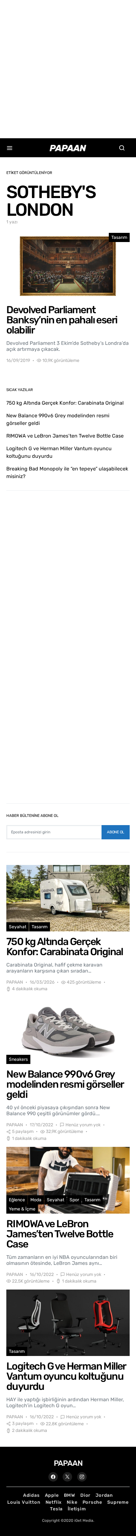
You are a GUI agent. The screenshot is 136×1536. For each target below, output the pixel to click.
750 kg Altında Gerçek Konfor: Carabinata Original (65, 403)
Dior (85, 1495)
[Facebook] (53, 1477)
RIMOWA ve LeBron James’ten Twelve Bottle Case (65, 436)
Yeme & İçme (22, 1209)
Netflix (54, 1502)
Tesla (56, 1509)
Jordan (104, 1495)
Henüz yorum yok (83, 1125)
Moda (35, 1200)
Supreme (118, 1502)
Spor (74, 1200)
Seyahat (17, 927)
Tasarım (119, 237)
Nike (72, 1502)
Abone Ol (115, 832)
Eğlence (17, 1200)
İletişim (77, 1509)
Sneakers (18, 1059)
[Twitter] (67, 1477)
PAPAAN (14, 982)
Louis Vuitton (23, 1502)
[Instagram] (82, 1477)
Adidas (31, 1495)
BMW (69, 1495)
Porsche (92, 1502)
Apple (52, 1495)
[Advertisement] (68, 68)
